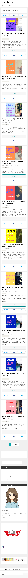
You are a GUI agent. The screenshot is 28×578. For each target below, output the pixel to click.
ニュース (4, 473)
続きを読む (14, 50)
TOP (7, 569)
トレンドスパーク (7, 2)
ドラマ (4, 250)
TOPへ (21, 577)
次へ (16, 444)
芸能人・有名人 (5, 38)
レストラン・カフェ (7, 476)
